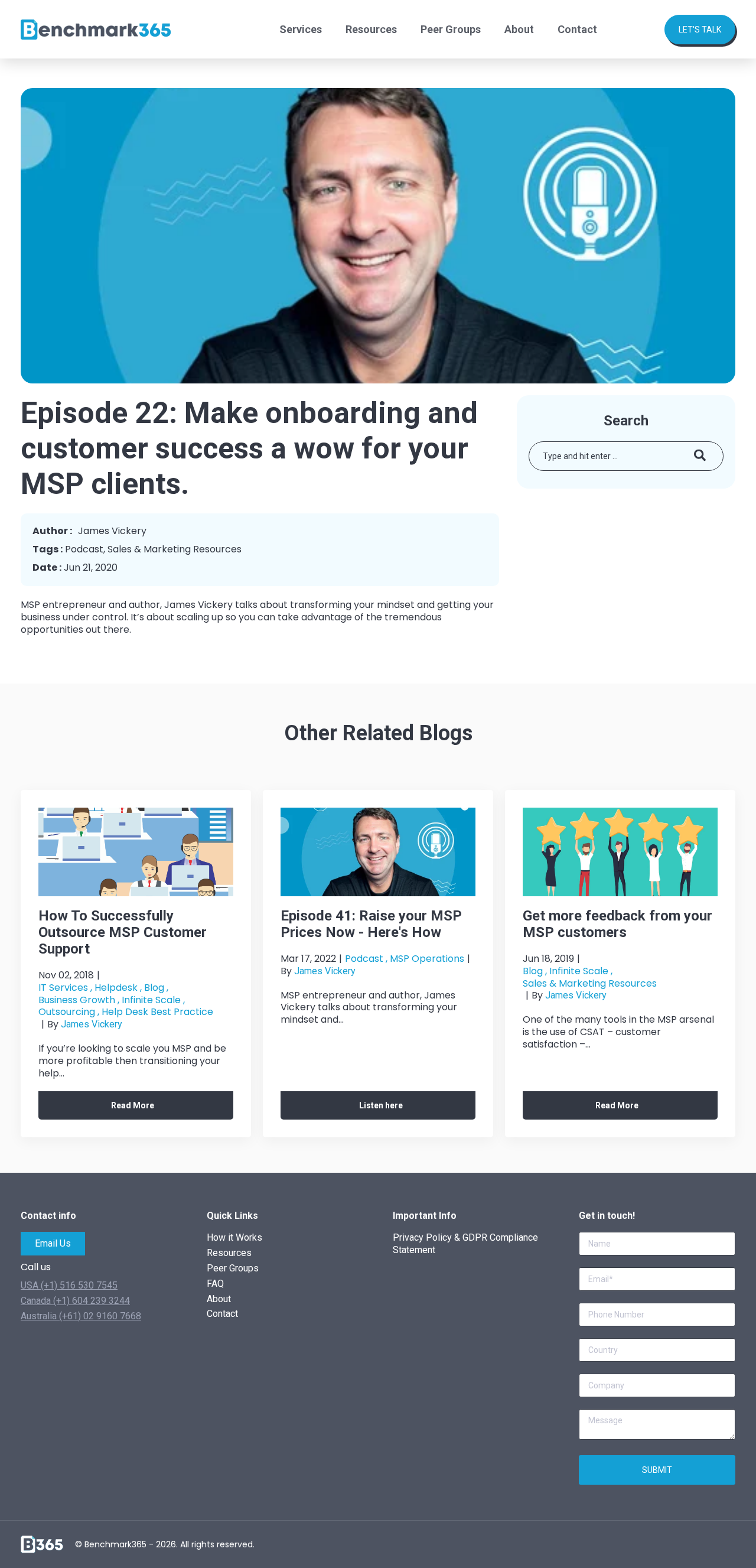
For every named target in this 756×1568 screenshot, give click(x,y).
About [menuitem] (519, 29)
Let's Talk (700, 29)
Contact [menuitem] (577, 29)
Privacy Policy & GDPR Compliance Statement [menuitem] (465, 1243)
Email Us (53, 1243)
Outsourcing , (68, 1012)
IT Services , (65, 987)
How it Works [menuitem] (234, 1237)
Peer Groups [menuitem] (451, 29)
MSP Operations (427, 958)
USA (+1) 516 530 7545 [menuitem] (69, 1285)
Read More (132, 1105)
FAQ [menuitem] (215, 1283)
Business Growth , (78, 1000)
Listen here (381, 1105)
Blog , (156, 987)
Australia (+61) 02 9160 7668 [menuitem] (81, 1316)
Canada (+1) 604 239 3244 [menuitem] (75, 1301)
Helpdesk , (118, 987)
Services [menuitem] (300, 29)
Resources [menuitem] (371, 29)
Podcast (84, 550)
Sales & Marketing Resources (174, 550)
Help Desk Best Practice (157, 1012)
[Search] (700, 456)
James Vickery (91, 1024)
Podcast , (366, 958)
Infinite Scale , (153, 1000)
